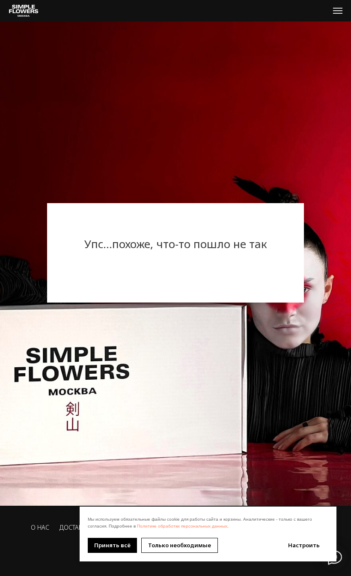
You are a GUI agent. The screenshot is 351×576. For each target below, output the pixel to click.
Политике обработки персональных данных (182, 526)
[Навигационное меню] (337, 11)
